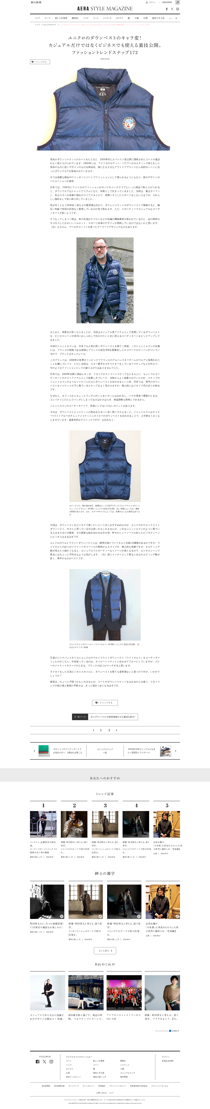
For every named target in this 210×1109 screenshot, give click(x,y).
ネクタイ (119, 18)
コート (95, 18)
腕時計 (75, 18)
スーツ (47, 18)
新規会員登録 (167, 2)
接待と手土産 (158, 18)
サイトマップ (73, 1086)
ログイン (152, 2)
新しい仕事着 (61, 18)
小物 (136, 18)
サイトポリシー (89, 1086)
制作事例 (124, 1077)
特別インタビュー (73, 1077)
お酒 (145, 18)
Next (116, 730)
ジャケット (107, 18)
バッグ (86, 18)
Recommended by (162, 1031)
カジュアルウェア (127, 1073)
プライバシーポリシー (117, 1086)
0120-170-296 (108, 509)
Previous (93, 730)
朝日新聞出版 (59, 1086)
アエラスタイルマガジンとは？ (79, 1057)
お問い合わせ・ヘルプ (105, 1093)
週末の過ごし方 (99, 1077)
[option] (35, 18)
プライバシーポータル (159, 1086)
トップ (37, 18)
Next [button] (170, 18)
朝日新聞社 (46, 1086)
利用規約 (101, 1086)
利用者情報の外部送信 (138, 1086)
